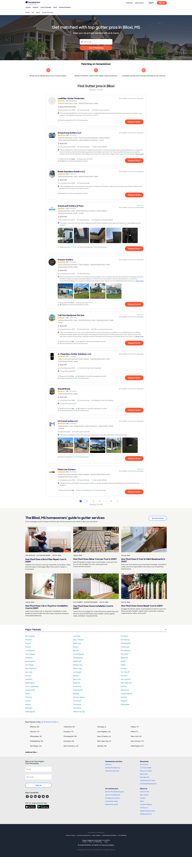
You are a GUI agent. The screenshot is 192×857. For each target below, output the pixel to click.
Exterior (35, 7)
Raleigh (76, 694)
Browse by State (50, 722)
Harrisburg (125, 640)
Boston (76, 647)
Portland (124, 636)
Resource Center (146, 771)
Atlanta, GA (34, 727)
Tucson (28, 643)
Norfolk (124, 686)
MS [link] (33, 12)
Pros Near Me (144, 777)
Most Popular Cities (33, 722)
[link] (96, 100)
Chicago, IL (101, 727)
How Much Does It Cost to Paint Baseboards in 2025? (143, 560)
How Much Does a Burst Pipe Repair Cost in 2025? (45, 560)
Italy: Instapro (96, 835)
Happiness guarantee (147, 811)
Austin (123, 661)
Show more (140, 154)
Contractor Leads (111, 801)
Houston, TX (68, 732)
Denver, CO (34, 732)
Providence (125, 650)
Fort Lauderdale (31, 686)
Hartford (28, 679)
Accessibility (106, 841)
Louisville (76, 636)
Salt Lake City (126, 683)
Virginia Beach (126, 694)
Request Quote (134, 122)
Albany (75, 676)
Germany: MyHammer (83, 835)
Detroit (76, 650)
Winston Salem (79, 697)
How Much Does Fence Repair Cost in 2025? (142, 606)
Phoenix (28, 640)
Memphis (124, 654)
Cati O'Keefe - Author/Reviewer (85, 602)
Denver (28, 676)
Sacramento (30, 661)
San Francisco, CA (71, 746)
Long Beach (30, 650)
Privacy (84, 841)
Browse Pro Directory (112, 768)
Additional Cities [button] (30, 752)
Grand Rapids (78, 654)
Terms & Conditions (108, 845)
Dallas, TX (134, 727)
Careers (143, 798)
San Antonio (126, 679)
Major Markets (33, 629)
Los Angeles (30, 654)
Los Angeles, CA (103, 732)
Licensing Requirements (148, 784)
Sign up (39, 785)
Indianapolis (30, 712)
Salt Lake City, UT (104, 741)
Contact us (144, 808)
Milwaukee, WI (36, 736)
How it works (144, 792)
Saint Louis (77, 668)
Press (142, 801)
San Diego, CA (36, 746)
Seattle (124, 697)
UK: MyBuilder (122, 835)
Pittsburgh (125, 647)
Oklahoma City (79, 712)
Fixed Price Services (112, 771)
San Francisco (31, 668)
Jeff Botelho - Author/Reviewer (37, 555)
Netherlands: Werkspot (109, 835)
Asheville (76, 683)
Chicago (28, 708)
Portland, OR (69, 741)
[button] (65, 235)
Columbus (77, 708)
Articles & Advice (65, 7)
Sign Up (162, 3)
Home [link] (27, 12)
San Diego (29, 665)
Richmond (125, 690)
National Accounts (111, 804)
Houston (124, 676)
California (90, 841)
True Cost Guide (145, 768)
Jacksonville (30, 690)
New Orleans (78, 640)
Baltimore (77, 643)
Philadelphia (126, 643)
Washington (30, 683)
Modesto (28, 658)
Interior (28, 7)
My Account (144, 764)
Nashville (124, 658)
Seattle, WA (102, 746)
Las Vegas (77, 672)
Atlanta (28, 704)
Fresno (28, 647)
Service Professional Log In (114, 792)
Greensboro (78, 690)
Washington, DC (137, 746)
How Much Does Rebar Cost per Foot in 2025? (95, 559)
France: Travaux (70, 835)
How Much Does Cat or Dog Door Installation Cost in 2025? (46, 607)
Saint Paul (77, 661)
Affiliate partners (146, 814)
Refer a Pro (144, 774)
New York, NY (136, 736)
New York (77, 679)
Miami (27, 694)
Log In (151, 3)
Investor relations (146, 804)
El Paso (123, 668)
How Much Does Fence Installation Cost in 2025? (93, 607)
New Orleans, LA (104, 736)
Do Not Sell (97, 841)
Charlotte (77, 686)
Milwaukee (125, 704)
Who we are (144, 795)
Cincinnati (77, 701)
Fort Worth (125, 672)
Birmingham (30, 636)
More (55, 7)
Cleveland (77, 704)
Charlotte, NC (69, 727)
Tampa (28, 701)
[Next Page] (117, 501)
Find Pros (108, 764)
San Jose (28, 672)
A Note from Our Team (147, 780)
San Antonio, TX (137, 741)
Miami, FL (134, 732)
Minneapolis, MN (70, 736)
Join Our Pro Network (112, 795)
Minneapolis (78, 658)
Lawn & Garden (45, 7)
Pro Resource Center (112, 798)
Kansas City (77, 665)
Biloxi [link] (38, 12)
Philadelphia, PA (36, 741)
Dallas (123, 665)
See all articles (158, 518)
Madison (124, 701)
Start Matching (96, 48)
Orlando (28, 697)
